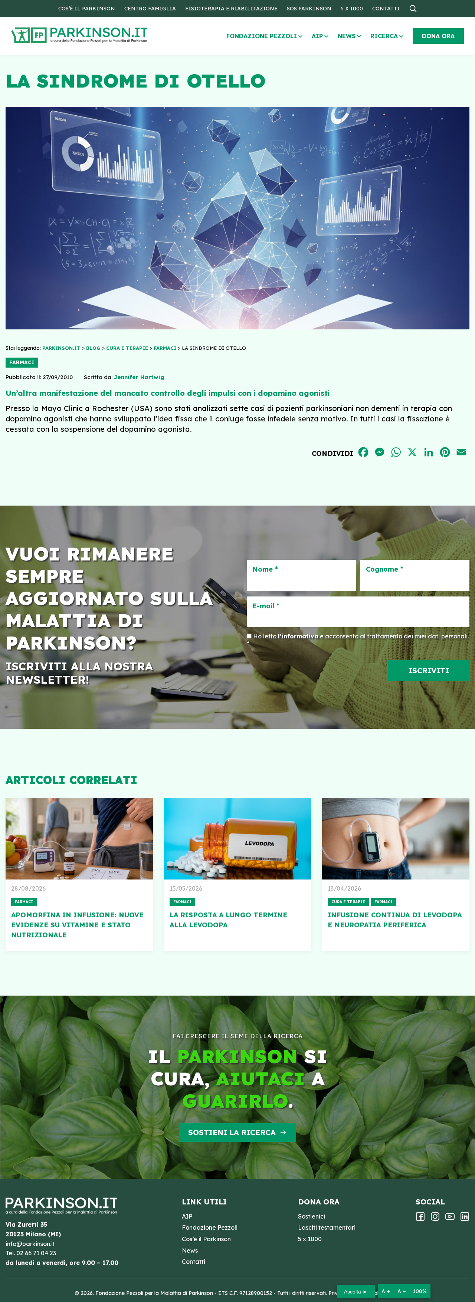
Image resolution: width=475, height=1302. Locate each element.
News (347, 36)
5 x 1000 (352, 8)
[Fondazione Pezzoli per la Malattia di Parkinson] (100, 35)
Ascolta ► (356, 1292)
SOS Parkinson (309, 8)
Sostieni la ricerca (232, 1132)
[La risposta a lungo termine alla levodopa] (237, 838)
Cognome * (384, 569)
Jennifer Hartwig (139, 377)
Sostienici (311, 1216)
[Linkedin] (464, 1219)
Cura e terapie (348, 902)
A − (401, 1291)
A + (385, 1291)
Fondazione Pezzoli (261, 36)
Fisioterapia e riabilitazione (231, 8)
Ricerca (384, 36)
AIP (317, 36)
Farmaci (22, 362)
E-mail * (265, 606)
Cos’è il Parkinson (86, 8)
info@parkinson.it (30, 1243)
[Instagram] (435, 1219)
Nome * (265, 569)
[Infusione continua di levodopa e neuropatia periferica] (395, 838)
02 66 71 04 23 (36, 1253)
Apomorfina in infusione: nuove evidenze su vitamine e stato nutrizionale (77, 925)
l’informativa (298, 636)
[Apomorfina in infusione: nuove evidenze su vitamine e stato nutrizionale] (79, 838)
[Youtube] (450, 1219)
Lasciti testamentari (327, 1227)
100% (420, 1291)
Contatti (386, 8)
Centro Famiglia (150, 8)
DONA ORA (438, 36)
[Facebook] (420, 1219)
